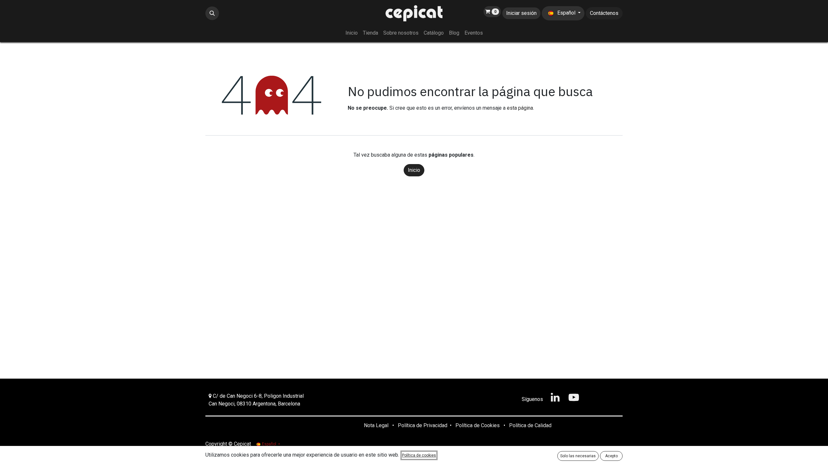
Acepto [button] (611, 456)
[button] (212, 13)
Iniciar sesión (521, 13)
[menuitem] (351, 33)
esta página (520, 108)
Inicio (414, 170)
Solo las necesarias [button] (578, 456)
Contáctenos (604, 13)
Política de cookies (419, 455)
